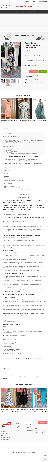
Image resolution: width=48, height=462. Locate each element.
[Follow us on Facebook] (1, 5)
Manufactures (29, 432)
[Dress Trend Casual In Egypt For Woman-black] (11, 60)
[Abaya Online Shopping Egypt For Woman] (44, 43)
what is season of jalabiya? (9, 146)
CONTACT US (32, 11)
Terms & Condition (18, 425)
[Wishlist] (2, 44)
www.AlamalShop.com (5, 439)
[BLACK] (10, 122)
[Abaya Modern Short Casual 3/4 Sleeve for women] (8, 398)
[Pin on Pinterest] (32, 79)
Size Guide (28, 75)
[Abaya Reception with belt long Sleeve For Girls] (8, 108)
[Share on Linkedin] (35, 79)
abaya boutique (7, 376)
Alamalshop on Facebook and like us (14, 353)
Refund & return (7, 347)
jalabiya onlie (33, 376)
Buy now (10, 152)
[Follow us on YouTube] (1, 7)
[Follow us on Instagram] (9, 5)
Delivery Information (18, 422)
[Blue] (12, 411)
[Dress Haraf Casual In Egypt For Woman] (46, 43)
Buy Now (43, 71)
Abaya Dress (32, 37)
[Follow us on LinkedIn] (14, 5)
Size (26, 58)
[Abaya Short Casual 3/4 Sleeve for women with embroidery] (24, 398)
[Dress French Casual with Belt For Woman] (39, 108)
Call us (8, 350)
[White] (43, 122)
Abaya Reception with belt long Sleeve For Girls (8, 120)
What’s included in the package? (13, 151)
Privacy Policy (17, 423)
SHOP (17, 11)
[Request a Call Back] (45, 455)
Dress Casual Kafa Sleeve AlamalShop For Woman (24, 120)
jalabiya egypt (27, 376)
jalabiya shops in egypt (40, 376)
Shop (18, 37)
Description (6, 128)
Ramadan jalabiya (9, 149)
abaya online (19, 376)
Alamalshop (29, 53)
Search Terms (17, 426)
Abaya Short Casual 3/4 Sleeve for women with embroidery (24, 409)
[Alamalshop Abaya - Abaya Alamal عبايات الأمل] (24, 6)
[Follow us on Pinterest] (6, 5)
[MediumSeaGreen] (46, 411)
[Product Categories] (38, 6)
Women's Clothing (24, 37)
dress (23, 376)
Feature (7, 137)
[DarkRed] (46, 122)
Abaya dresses (13, 376)
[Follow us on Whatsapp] (9, 7)
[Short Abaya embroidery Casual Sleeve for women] (39, 398)
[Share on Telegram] (37, 79)
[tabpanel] (11, 60)
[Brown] (42, 411)
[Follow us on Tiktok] (11, 7)
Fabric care (9, 150)
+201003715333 (13, 350)
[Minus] (28, 72)
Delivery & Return (38, 75)
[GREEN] (13, 122)
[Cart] (41, 6)
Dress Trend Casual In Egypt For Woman (11, 136)
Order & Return (17, 427)
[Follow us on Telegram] (6, 7)
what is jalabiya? (7, 145)
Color (26, 63)
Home (14, 37)
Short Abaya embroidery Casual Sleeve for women (39, 409)
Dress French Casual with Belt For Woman (39, 120)
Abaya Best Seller (29, 430)
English (28, 1)
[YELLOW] (13, 411)
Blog (21, 11)
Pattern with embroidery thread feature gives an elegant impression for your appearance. (20, 139)
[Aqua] (45, 122)
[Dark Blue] (12, 122)
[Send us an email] (3, 5)
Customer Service (29, 424)
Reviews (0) (6, 368)
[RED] (15, 122)
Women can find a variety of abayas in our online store (15, 143)
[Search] (46, 6)
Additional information (9, 364)
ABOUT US (25, 11)
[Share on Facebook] (30, 79)
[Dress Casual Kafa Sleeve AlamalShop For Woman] (24, 108)
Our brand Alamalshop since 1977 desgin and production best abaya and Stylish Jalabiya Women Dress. (23, 153)
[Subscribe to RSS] (11, 5)
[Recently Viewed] (45, 459)
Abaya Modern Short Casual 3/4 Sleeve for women (8, 409)
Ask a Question (29, 76)
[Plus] (28, 70)
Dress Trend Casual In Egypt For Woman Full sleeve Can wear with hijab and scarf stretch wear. (22, 142)
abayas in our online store (31, 235)
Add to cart (33, 71)
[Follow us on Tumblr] (4, 7)
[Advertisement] (24, 22)
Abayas (12, 11)
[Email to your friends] (39, 79)
